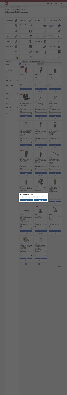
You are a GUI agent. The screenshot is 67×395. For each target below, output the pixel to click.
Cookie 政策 (33, 197)
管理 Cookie (41, 200)
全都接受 (26, 200)
